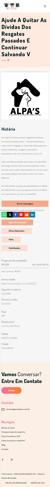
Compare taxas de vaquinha (13, 432)
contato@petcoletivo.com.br (18, 409)
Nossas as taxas (8, 428)
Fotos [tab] (11, 239)
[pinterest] (21, 214)
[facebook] (15, 214)
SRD (3, 315)
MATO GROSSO (7, 348)
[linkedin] (32, 214)
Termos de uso (37, 483)
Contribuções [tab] (14, 248)
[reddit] (26, 214)
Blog (3, 445)
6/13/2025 (6, 303)
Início (3, 60)
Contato (11, 390)
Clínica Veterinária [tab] (16, 230)
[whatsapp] (4, 214)
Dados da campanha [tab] (17, 222)
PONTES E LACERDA (9, 338)
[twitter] (10, 214)
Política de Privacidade (16, 483)
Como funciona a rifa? (10, 436)
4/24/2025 (6, 293)
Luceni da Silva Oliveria (10, 326)
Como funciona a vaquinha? (13, 440)
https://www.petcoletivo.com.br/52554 (17, 283)
